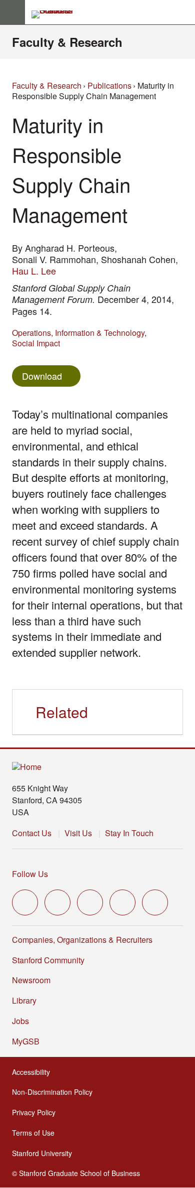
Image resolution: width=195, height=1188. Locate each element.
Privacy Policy (37, 1112)
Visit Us (78, 833)
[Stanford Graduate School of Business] (57, 14)
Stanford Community (48, 960)
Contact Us (32, 833)
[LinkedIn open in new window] (155, 902)
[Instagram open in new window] (90, 902)
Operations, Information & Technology (78, 332)
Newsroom (31, 980)
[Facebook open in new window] (57, 902)
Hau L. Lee (34, 270)
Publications (110, 85)
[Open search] (183, 12)
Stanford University (45, 1153)
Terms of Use (36, 1133)
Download (42, 375)
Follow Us (30, 874)
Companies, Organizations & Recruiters (82, 939)
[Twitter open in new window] (25, 902)
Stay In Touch (129, 833)
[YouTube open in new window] (123, 902)
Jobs (20, 1021)
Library (24, 1000)
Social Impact (36, 343)
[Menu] (12, 12)
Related (62, 712)
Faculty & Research (67, 41)
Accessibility (34, 1072)
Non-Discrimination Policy (55, 1092)
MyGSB (29, 1041)
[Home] (27, 767)
